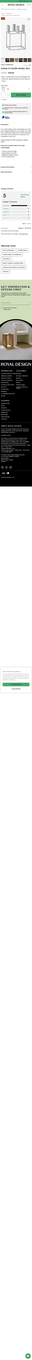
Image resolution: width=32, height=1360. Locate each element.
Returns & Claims (6, 378)
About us (3, 387)
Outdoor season (5, 410)
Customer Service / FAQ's (8, 373)
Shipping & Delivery (6, 375)
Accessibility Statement (8, 393)
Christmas (4, 419)
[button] (28, 5)
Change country (6, 435)
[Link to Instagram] (10, 467)
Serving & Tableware (22, 375)
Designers (4, 391)
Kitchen (18, 382)
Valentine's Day (5, 403)
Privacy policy (5, 382)
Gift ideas (4, 407)
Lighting (18, 378)
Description (4, 125)
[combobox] (16, 89)
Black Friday (4, 414)
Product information (7, 167)
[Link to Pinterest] (2, 467)
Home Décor (19, 380)
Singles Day (4, 412)
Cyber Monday (5, 416)
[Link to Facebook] (6, 467)
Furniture (18, 373)
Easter (3, 405)
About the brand (6, 172)
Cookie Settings (16, 688)
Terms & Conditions (7, 380)
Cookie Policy (5, 389)
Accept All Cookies (16, 684)
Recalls (3, 395)
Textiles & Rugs (20, 384)
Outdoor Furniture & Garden (22, 387)
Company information (7, 384)
